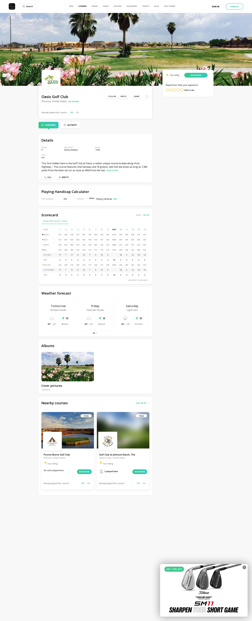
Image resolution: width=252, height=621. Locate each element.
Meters (146, 215)
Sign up (234, 6)
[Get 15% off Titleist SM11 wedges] (204, 590)
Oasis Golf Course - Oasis (55, 221)
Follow (112, 96)
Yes (71, 112)
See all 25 (141, 403)
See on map (73, 101)
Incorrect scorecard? (138, 280)
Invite (123, 96)
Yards (138, 215)
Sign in (215, 6)
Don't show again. (204, 614)
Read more (112, 170)
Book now (84, 472)
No (77, 112)
